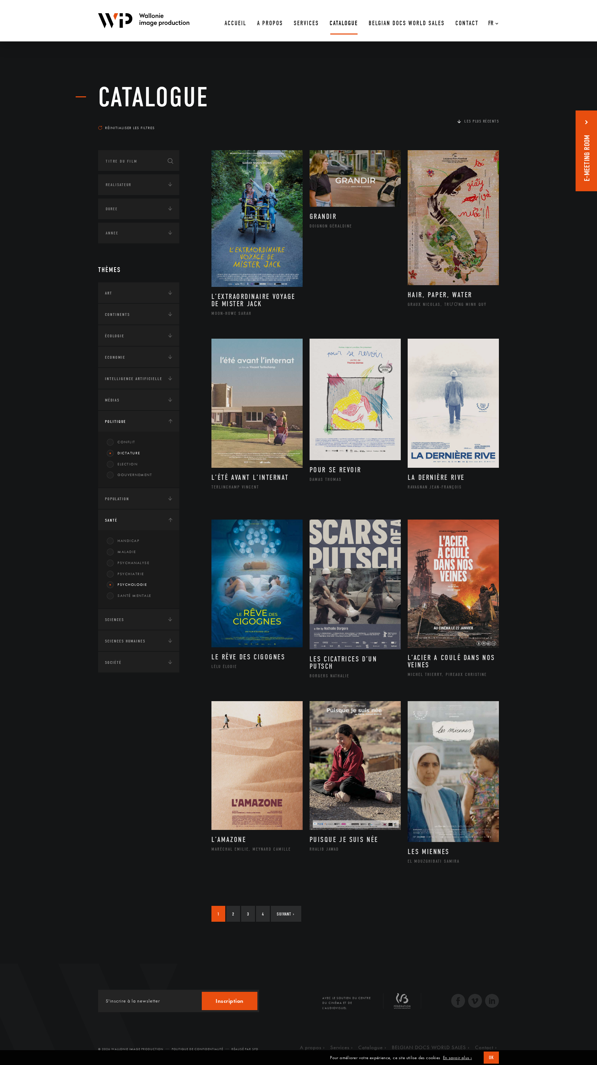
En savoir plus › (457, 1057)
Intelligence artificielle (133, 378)
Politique (115, 421)
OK (491, 1058)
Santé (111, 520)
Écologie (114, 335)
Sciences (114, 619)
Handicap (128, 540)
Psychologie (132, 584)
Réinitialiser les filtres (130, 127)
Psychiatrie (130, 573)
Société (113, 662)
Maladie (126, 551)
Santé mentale (134, 595)
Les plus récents (481, 121)
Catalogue (153, 97)
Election (127, 464)
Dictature (128, 453)
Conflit (126, 441)
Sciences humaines (125, 641)
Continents (117, 314)
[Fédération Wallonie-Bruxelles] (402, 1003)
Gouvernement (134, 474)
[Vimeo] (475, 1001)
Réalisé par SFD (244, 1049)
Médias (112, 400)
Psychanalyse (133, 562)
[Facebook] (458, 1001)
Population (117, 498)
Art (108, 293)
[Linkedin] (492, 1001)
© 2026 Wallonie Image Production (130, 1049)
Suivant (285, 914)
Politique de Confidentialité (197, 1049)
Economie (115, 357)
